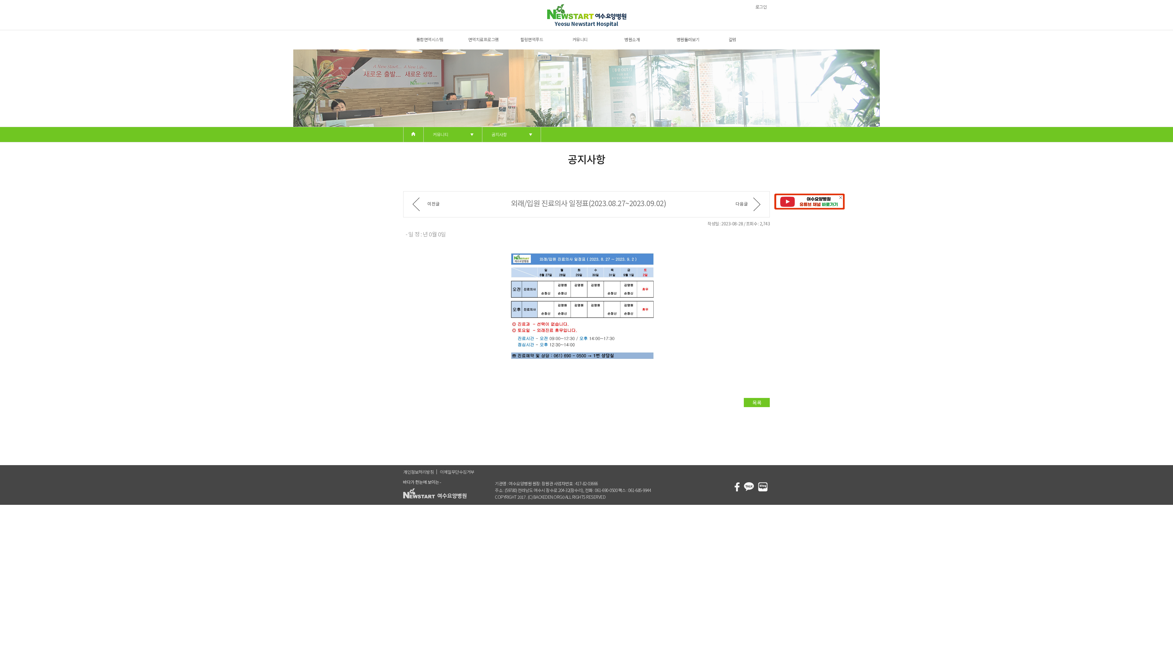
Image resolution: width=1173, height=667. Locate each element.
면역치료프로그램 (483, 39)
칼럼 (732, 39)
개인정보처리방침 (418, 472)
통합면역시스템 (429, 39)
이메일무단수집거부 (457, 472)
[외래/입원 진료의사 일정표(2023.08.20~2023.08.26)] (748, 204)
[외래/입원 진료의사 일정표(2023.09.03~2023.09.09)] (426, 204)
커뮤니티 (580, 39)
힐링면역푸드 (531, 39)
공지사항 (499, 134)
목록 (756, 402)
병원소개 (632, 39)
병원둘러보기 (688, 39)
